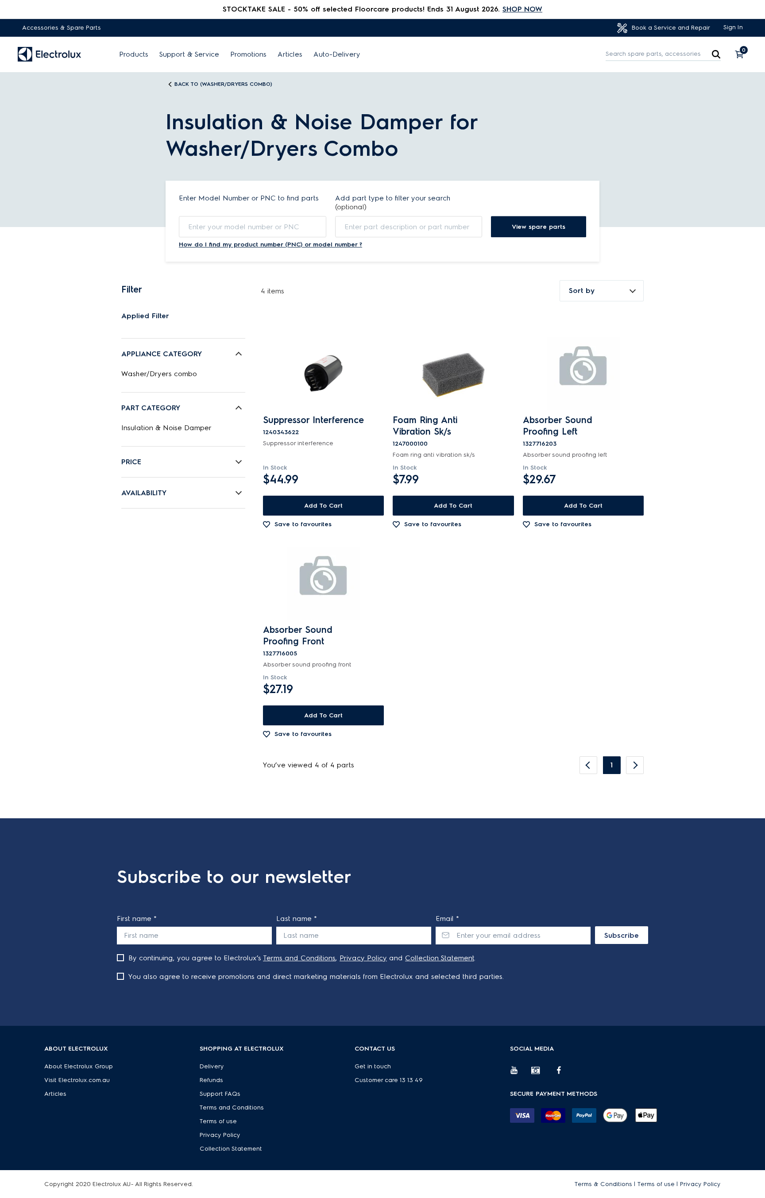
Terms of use (218, 1121)
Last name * (296, 918)
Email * (447, 918)
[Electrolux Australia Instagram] (541, 1073)
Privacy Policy (363, 958)
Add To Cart (323, 505)
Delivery (212, 1066)
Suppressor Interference (313, 420)
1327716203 (539, 443)
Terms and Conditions (299, 958)
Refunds (211, 1080)
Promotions (248, 54)
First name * (137, 918)
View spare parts (538, 227)
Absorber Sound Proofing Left (557, 426)
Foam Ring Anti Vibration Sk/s (425, 426)
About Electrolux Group (78, 1066)
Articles (290, 54)
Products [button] (133, 54)
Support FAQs (220, 1094)
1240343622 (281, 432)
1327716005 (280, 653)
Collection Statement (439, 958)
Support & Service (189, 54)
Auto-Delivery (336, 54)
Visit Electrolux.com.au (77, 1080)
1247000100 (410, 443)
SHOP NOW (522, 9)
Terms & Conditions (603, 1184)
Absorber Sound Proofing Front (297, 635)
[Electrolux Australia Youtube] (520, 1073)
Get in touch (373, 1066)
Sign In (733, 27)
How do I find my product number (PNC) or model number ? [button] (270, 244)
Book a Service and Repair (670, 27)
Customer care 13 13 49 (389, 1080)
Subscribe (621, 935)
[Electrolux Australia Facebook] (563, 1073)
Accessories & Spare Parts (61, 27)
